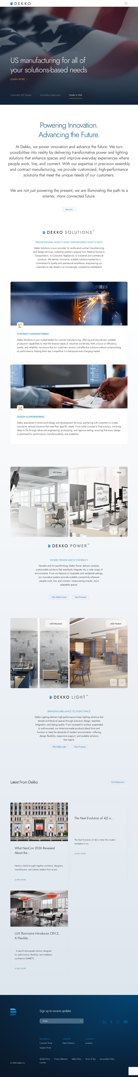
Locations (89, 1043)
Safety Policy (76, 1059)
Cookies (43, 1062)
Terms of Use (91, 1059)
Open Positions (68, 1043)
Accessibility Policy (107, 1059)
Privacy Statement (60, 1059)
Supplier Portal (45, 1047)
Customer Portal (46, 1043)
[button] (113, 531)
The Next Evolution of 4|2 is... (94, 818)
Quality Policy (45, 1059)
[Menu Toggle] (126, 3)
